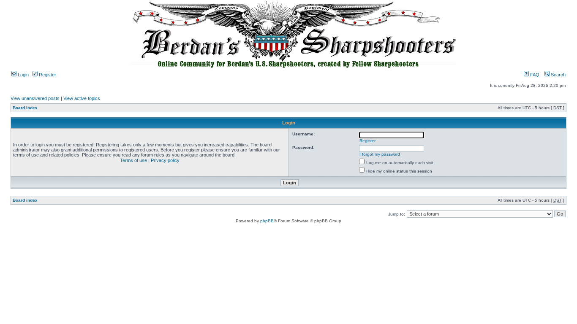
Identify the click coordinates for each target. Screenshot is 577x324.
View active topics (81, 98)
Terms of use (133, 160)
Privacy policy (165, 160)
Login (22, 74)
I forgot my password (379, 154)
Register (47, 74)
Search (558, 74)
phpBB (267, 221)
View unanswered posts (35, 98)
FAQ (534, 74)
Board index (25, 107)
